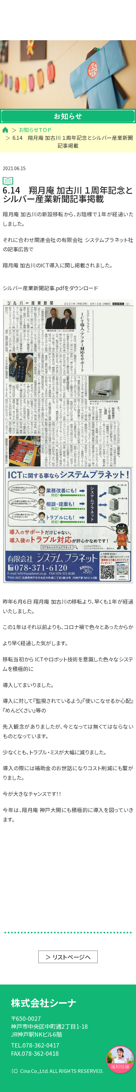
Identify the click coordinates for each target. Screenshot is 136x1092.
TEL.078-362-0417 (35, 1045)
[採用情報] (120, 1058)
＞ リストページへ (68, 957)
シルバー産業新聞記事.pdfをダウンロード (50, 288)
